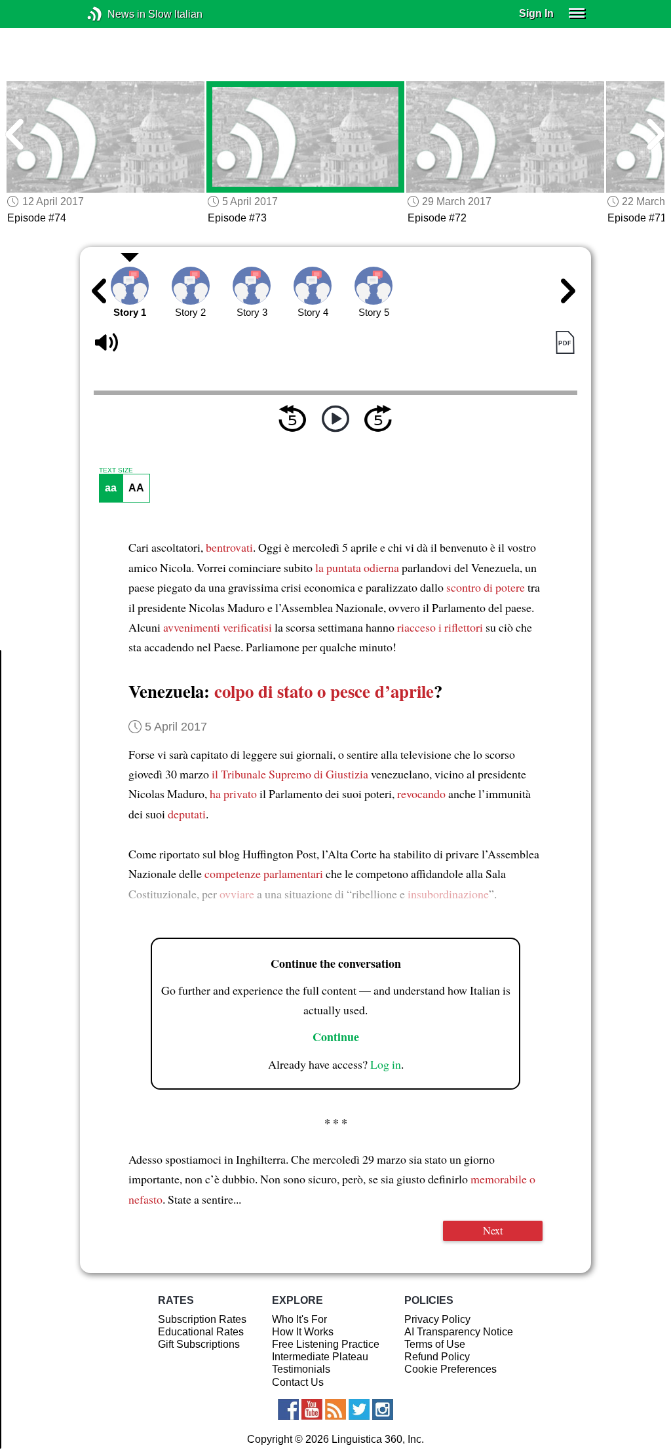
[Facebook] (288, 1409)
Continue (336, 1036)
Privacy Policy (437, 1319)
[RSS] (335, 1409)
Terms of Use (434, 1344)
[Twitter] (359, 1409)
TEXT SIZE (116, 470)
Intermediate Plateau (320, 1356)
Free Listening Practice (325, 1344)
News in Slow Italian (114, 14)
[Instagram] (382, 1409)
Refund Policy (437, 1356)
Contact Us (298, 1382)
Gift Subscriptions (199, 1344)
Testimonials (301, 1369)
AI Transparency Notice (458, 1331)
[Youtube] (311, 1409)
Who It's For (299, 1319)
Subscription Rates (202, 1319)
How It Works (303, 1331)
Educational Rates (201, 1331)
